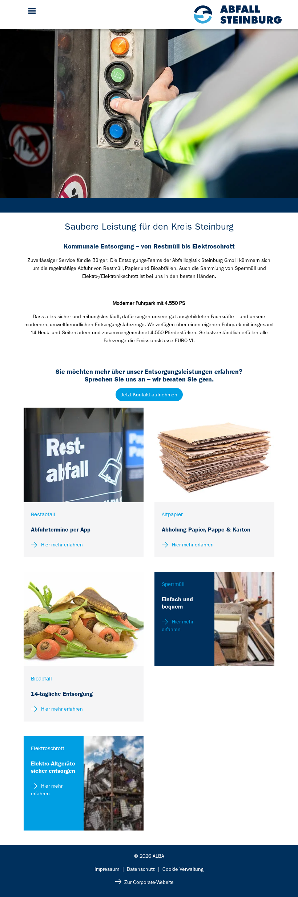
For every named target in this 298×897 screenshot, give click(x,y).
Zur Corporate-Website (149, 882)
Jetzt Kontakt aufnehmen (149, 394)
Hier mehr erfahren (61, 544)
